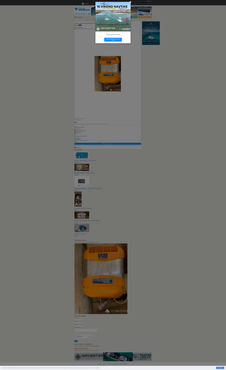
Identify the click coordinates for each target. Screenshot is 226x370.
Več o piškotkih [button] (96, 367)
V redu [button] (220, 367)
